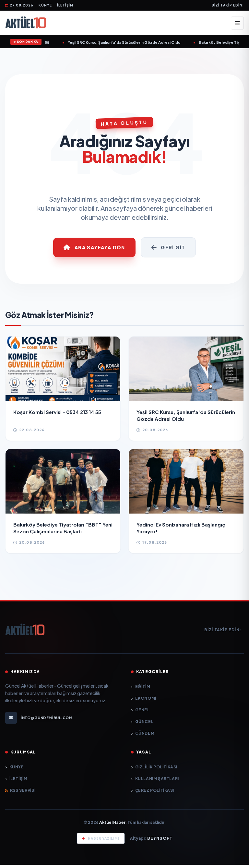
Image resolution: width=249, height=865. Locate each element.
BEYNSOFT (160, 838)
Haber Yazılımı (103, 838)
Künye (45, 5)
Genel (142, 709)
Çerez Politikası (154, 790)
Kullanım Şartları (157, 778)
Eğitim (142, 686)
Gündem (144, 733)
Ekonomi (145, 698)
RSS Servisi (22, 790)
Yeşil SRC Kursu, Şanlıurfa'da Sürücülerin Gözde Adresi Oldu (119, 42)
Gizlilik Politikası (156, 766)
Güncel (144, 721)
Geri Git (173, 247)
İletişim (65, 5)
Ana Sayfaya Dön (100, 247)
